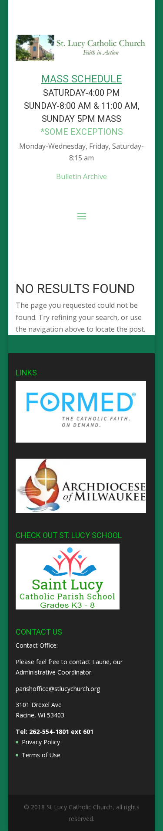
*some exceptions (81, 132)
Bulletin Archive (81, 176)
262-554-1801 (49, 731)
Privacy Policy (41, 742)
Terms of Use (41, 755)
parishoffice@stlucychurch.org (58, 688)
